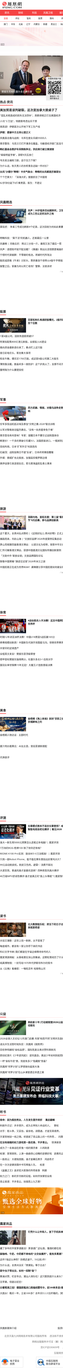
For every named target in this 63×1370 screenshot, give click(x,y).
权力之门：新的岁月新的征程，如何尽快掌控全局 (26, 1176)
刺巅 (44, 1170)
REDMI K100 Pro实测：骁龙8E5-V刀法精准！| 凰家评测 (30, 853)
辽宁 (28, 24)
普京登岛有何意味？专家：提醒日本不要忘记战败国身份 (29, 435)
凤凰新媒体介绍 (8, 1328)
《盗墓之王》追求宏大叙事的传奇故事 (20, 1170)
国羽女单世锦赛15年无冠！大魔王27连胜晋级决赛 (26, 665)
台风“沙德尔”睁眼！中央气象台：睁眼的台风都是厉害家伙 (30, 171)
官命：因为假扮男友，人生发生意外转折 (21, 1119)
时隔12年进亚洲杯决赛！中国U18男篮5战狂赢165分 (27, 637)
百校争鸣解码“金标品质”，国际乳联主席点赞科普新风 (28, 1049)
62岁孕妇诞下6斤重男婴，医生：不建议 (21, 182)
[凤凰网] (12, 8)
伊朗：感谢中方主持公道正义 (15, 132)
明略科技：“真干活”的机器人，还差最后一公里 (24, 237)
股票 (40, 18)
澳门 (6, 24)
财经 (20, 12)
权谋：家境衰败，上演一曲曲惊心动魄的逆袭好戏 (26, 1153)
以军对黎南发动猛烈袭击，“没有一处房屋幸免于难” (26, 429)
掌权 (56, 1125)
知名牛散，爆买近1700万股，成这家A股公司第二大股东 (29, 358)
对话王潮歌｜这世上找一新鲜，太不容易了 (22, 940)
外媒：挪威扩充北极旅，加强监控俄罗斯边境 (23, 457)
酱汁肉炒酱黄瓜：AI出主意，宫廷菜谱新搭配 (23, 746)
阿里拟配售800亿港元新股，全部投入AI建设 (23, 341)
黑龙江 (54, 24)
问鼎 (60, 1136)
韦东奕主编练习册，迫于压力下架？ (19, 160)
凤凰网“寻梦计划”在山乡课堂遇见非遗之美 (22, 1072)
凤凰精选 (6, 202)
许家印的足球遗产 (9, 648)
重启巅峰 (50, 1119)
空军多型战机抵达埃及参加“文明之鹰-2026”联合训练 (27, 424)
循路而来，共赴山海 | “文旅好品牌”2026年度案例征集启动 (30, 538)
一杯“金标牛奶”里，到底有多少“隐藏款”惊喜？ (24, 1061)
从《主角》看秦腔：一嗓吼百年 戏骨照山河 (22, 968)
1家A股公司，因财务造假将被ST (17, 336)
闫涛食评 (4, 757)
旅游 (3, 509)
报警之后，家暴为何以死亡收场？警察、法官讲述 (26, 266)
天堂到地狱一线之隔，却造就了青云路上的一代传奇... (28, 1136)
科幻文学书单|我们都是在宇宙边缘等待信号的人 (25, 951)
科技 (34, 12)
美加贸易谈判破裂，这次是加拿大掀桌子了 (28, 110)
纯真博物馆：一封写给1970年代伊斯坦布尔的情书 (26, 962)
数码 (52, 18)
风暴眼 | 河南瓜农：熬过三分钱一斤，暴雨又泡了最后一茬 (30, 243)
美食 (3, 710)
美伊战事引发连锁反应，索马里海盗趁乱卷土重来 (26, 463)
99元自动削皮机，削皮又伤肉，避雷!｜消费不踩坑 (26, 864)
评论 (17, 18)
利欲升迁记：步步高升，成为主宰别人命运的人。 (26, 1125)
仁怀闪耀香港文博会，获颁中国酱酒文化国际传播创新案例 (30, 550)
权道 (42, 1164)
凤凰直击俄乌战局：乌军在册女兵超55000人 (23, 138)
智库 (29, 18)
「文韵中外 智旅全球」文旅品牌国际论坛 (21, 555)
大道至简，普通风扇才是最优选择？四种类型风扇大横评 (29, 870)
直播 (6, 18)
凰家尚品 (6, 1224)
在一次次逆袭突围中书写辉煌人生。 (19, 1164)
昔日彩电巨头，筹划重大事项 (15, 352)
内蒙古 (37, 24)
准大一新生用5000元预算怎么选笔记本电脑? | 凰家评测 (29, 842)
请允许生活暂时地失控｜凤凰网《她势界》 (22, 1044)
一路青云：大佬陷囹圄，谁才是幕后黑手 (21, 1159)
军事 (3, 400)
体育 (3, 612)
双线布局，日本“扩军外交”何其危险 (18, 446)
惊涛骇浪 (56, 1142)
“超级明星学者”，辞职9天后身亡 (17, 154)
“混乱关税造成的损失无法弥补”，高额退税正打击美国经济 (30, 115)
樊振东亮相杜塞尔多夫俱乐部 (17, 91)
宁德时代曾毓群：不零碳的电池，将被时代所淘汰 (26, 254)
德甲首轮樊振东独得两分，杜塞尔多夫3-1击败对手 (26, 659)
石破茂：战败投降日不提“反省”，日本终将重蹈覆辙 (26, 452)
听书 (3, 1112)
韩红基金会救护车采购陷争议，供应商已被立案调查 (27, 149)
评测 (3, 818)
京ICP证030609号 (49, 1347)
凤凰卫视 (48, 12)
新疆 (45, 24)
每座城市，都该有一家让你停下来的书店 (21, 946)
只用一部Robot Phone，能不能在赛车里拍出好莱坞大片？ (31, 859)
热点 (3, 102)
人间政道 (44, 1147)
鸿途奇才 (49, 1159)
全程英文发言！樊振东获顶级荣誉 (17, 653)
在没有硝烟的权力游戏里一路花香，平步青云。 (24, 1142)
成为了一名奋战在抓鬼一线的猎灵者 (19, 1147)
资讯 (7, 12)
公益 (3, 1014)
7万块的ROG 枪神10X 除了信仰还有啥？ (21, 847)
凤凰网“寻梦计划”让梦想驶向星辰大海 (19, 1066)
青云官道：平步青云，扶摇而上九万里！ (21, 1181)
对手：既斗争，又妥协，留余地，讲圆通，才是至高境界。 (30, 1131)
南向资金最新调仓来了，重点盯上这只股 (21, 347)
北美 (21, 24)
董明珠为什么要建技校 (12, 369)
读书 (3, 916)
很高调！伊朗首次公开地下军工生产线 (20, 126)
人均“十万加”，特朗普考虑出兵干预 (18, 121)
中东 (13, 24)
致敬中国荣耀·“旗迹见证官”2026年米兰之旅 (22, 561)
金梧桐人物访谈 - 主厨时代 (14, 734)
